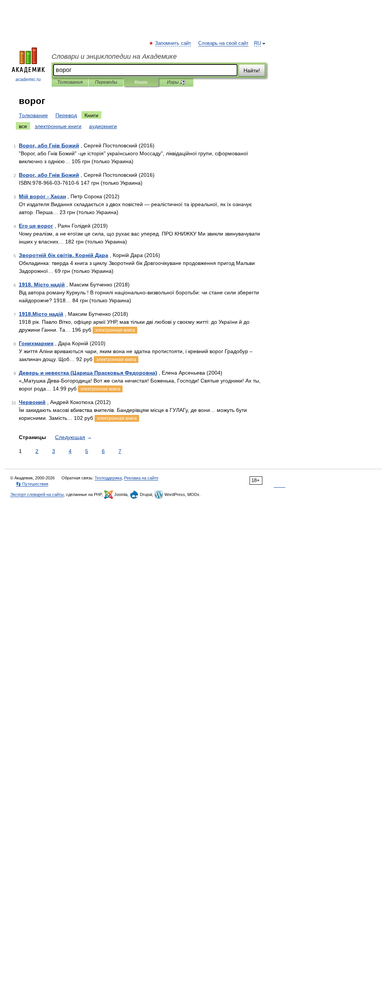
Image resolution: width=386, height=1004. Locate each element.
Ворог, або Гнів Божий (49, 145)
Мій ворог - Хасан (42, 196)
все (23, 126)
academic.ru (28, 79)
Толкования (70, 82)
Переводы (106, 82)
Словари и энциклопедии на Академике (114, 56)
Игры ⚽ (176, 82)
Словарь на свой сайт (223, 43)
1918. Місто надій (42, 285)
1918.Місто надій (41, 314)
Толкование (33, 115)
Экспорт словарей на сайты (37, 494)
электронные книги (58, 126)
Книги (141, 82)
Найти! (252, 70)
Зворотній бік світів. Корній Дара (63, 255)
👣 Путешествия (32, 484)
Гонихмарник (36, 343)
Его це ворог (36, 226)
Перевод (66, 115)
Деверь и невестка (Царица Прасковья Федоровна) (88, 373)
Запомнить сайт (173, 43)
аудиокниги (103, 126)
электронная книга (115, 330)
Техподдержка (108, 478)
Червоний (32, 402)
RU (257, 43)
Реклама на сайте (141, 478)
